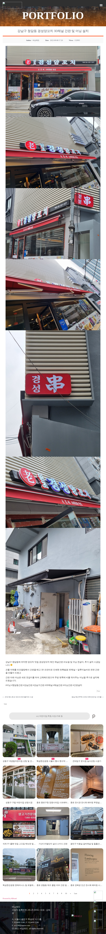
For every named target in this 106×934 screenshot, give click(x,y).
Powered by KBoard (10, 898)
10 (66, 893)
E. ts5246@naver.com (21, 925)
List (5, 704)
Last (75, 893)
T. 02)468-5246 (18, 922)
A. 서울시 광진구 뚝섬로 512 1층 (26, 919)
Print (98, 691)
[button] (101, 5)
